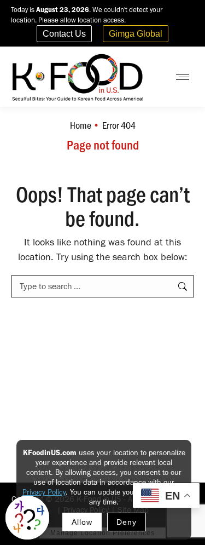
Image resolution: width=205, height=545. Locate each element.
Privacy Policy (44, 492)
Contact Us (64, 33)
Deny (126, 522)
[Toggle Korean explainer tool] (27, 518)
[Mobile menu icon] (182, 77)
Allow (82, 522)
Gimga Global (135, 33)
